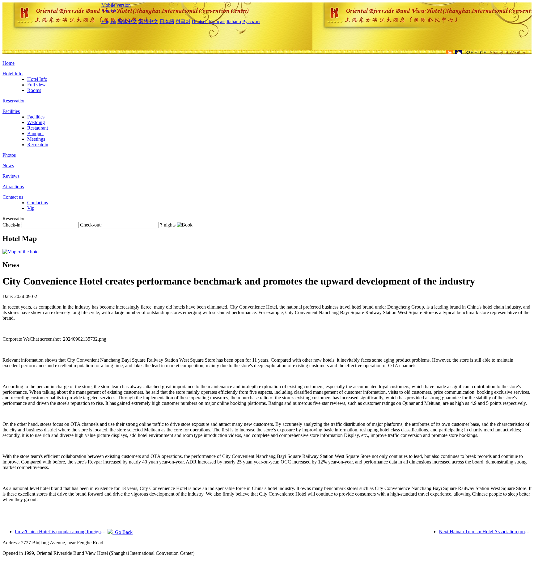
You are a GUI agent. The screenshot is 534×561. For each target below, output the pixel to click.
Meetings (36, 139)
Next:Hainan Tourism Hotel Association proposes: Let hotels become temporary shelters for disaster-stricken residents (485, 531)
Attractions (13, 186)
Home (8, 63)
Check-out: (91, 224)
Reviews (10, 176)
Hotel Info (12, 73)
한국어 (183, 21)
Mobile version (116, 5)
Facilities (11, 111)
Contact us (12, 197)
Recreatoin (37, 144)
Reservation (14, 100)
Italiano (234, 21)
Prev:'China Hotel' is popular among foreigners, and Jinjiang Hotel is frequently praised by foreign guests (61, 531)
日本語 (166, 21)
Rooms (34, 90)
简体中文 (127, 21)
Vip (30, 208)
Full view (36, 84)
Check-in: (12, 224)
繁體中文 (148, 21)
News (8, 165)
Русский (251, 21)
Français (217, 21)
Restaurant (37, 128)
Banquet (35, 133)
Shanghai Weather (507, 52)
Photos (9, 155)
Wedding (36, 122)
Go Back (122, 532)
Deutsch (200, 21)
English (108, 10)
